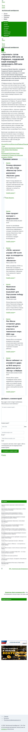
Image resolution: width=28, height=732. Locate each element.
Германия (6, 26)
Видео (5, 19)
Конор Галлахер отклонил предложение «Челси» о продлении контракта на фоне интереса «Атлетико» (12, 513)
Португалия (7, 33)
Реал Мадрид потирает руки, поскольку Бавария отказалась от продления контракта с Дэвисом (13, 533)
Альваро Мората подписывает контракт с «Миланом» (12, 540)
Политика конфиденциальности (12, 720)
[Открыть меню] (2, 49)
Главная (6, 716)
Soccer (5, 13)
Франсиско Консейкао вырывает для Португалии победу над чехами (14, 292)
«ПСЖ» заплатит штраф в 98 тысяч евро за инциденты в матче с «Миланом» (14, 255)
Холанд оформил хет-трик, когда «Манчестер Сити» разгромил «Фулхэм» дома (14, 170)
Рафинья (20, 144)
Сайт (2, 440)
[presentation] (14, 203)
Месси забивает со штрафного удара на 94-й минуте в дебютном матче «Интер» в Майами (14, 365)
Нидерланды (7, 31)
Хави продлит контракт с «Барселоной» (12, 216)
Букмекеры (7, 15)
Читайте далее (10, 193)
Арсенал (8, 144)
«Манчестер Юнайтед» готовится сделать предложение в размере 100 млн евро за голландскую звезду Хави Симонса (13, 529)
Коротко (3, 52)
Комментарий (5, 423)
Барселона (14, 144)
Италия (6, 30)
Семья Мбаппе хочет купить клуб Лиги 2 (9, 555)
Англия (6, 24)
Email (3, 435)
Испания (6, 28)
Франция (6, 35)
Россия (6, 22)
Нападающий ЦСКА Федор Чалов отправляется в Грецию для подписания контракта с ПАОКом (13, 517)
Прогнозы (6, 17)
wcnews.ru (4, 729)
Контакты (6, 718)
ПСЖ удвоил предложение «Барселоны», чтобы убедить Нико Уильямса (12, 148)
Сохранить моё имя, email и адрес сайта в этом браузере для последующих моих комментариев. (13, 445)
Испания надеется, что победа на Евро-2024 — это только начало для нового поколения (13, 552)
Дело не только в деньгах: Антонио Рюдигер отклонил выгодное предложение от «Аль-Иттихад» (12, 525)
